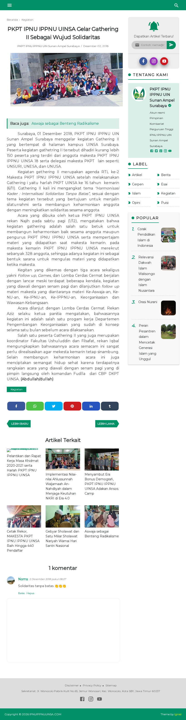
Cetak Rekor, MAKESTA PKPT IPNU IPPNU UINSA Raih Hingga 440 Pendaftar (23, 541)
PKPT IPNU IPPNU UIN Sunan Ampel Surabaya (48, 46)
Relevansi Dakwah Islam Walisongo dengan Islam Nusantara (146, 274)
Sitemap (111, 685)
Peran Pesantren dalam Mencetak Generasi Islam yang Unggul (147, 342)
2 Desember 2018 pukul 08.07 (47, 579)
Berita (166, 175)
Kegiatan (16, 389)
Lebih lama (106, 423)
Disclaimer (72, 685)
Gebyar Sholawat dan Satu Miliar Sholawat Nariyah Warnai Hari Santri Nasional (62, 538)
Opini (136, 203)
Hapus (30, 593)
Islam (136, 193)
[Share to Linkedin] (91, 406)
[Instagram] (154, 61)
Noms (23, 579)
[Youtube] (164, 61)
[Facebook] (143, 61)
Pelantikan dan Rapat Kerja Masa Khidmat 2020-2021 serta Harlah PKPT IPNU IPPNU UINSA (24, 465)
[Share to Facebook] (16, 406)
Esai (164, 184)
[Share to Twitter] (54, 406)
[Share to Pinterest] (72, 406)
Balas (21, 593)
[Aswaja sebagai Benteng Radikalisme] (102, 516)
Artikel (137, 175)
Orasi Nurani (147, 302)
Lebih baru (19, 423)
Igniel (177, 714)
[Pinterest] (161, 151)
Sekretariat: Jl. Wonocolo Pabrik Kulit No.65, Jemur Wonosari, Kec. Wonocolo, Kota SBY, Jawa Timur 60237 (90, 691)
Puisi (165, 203)
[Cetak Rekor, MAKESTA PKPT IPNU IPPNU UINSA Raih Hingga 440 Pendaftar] (24, 516)
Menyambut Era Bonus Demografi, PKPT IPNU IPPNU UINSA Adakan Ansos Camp (101, 484)
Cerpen (138, 184)
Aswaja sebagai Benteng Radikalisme (65, 123)
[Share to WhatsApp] (35, 406)
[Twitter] (156, 151)
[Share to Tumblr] (110, 406)
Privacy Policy (92, 685)
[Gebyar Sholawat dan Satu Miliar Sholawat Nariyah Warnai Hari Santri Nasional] (63, 516)
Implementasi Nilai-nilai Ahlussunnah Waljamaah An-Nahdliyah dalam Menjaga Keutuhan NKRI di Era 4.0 (61, 486)
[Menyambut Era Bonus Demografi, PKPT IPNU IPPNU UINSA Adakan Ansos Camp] (102, 459)
